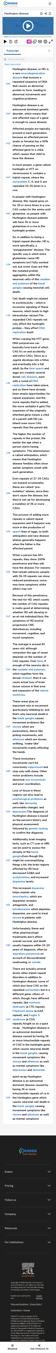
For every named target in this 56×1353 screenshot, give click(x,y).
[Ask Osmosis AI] (29, 41)
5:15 (8, 1019)
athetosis (18, 739)
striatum (26, 678)
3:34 (8, 669)
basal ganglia (25, 718)
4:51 (8, 904)
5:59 (8, 1097)
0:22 (8, 143)
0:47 (8, 213)
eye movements (35, 780)
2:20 (8, 453)
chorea (17, 727)
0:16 (8, 113)
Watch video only (11, 64)
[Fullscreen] (50, 41)
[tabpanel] (28, 589)
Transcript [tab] (12, 51)
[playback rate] (45, 41)
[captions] (40, 41)
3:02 (8, 571)
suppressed (35, 767)
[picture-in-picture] (34, 41)
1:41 (8, 383)
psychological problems (28, 799)
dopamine (19, 881)
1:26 (8, 315)
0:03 (8, 83)
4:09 (8, 771)
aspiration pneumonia (26, 954)
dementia (31, 803)
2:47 (8, 531)
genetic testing (38, 828)
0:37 (8, 177)
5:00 (8, 945)
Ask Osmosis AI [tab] (39, 1348)
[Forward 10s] (16, 41)
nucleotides (20, 182)
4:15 (8, 811)
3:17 (8, 616)
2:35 (8, 493)
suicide (36, 962)
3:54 (8, 726)
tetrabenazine (21, 909)
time (32, 368)
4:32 (8, 860)
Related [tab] (12, 1348)
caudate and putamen (31, 669)
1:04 (8, 264)
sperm (40, 368)
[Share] (45, 13)
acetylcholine (21, 877)
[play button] (5, 41)
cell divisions (29, 377)
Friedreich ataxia (23, 1011)
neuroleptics (20, 896)
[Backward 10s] (10, 41)
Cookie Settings (39, 1297)
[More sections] (49, 51)
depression (20, 811)
